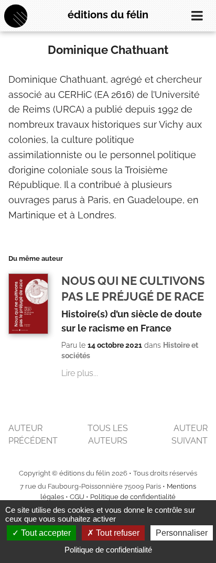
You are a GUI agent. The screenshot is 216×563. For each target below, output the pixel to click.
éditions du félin (108, 14)
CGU (77, 497)
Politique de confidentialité (133, 497)
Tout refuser (116, 532)
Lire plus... (79, 373)
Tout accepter (45, 532)
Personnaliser (182, 532)
